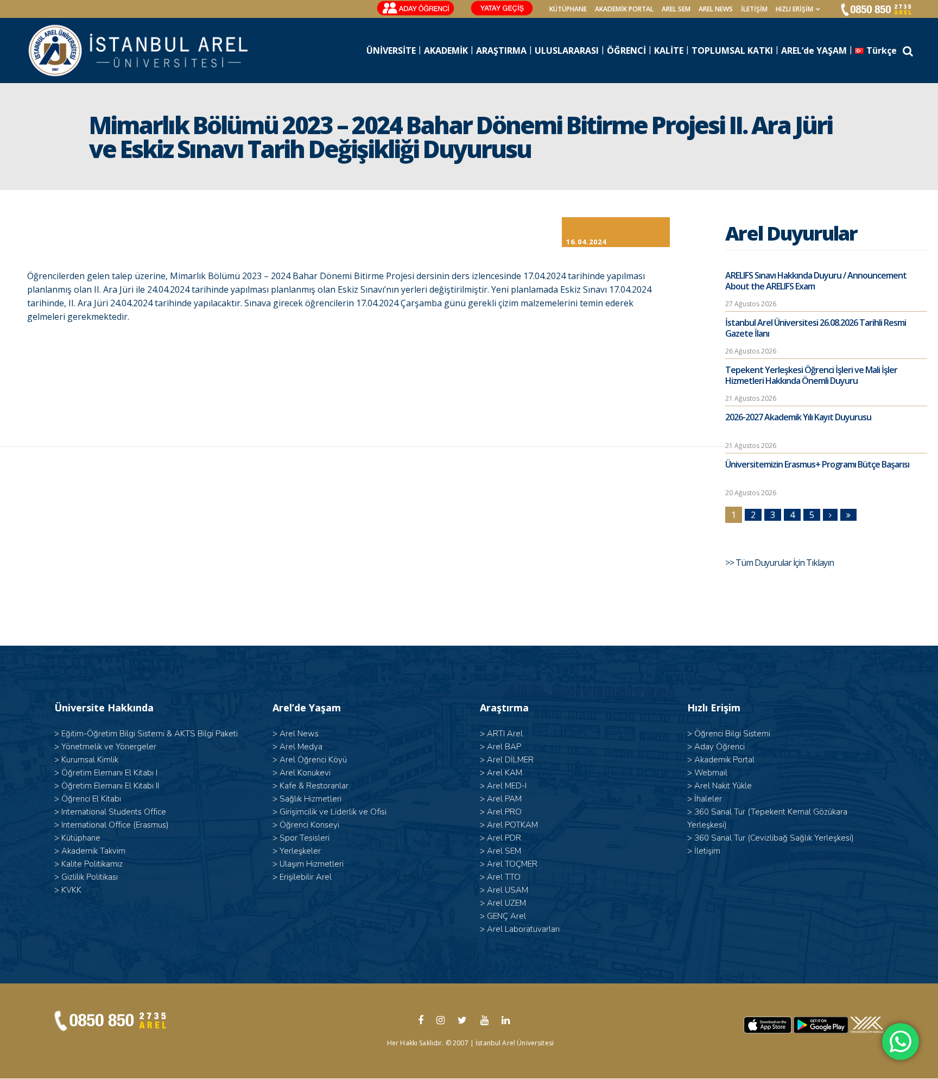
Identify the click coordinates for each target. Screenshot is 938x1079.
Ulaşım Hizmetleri (312, 864)
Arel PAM (504, 798)
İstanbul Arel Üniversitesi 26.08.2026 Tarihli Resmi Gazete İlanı (815, 328)
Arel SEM (676, 9)
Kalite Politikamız (92, 864)
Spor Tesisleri (304, 837)
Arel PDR (504, 837)
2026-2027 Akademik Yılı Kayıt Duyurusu (798, 417)
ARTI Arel (505, 733)
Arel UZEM (506, 903)
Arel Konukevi (305, 772)
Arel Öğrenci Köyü (313, 759)
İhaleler (708, 798)
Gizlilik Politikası (89, 877)
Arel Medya (301, 746)
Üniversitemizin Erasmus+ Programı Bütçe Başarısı (817, 464)
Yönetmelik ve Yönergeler (108, 746)
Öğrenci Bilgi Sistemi (732, 733)
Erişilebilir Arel (306, 877)
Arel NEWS (716, 9)
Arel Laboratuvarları (523, 929)
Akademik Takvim (93, 850)
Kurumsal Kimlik (89, 759)
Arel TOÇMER (512, 864)
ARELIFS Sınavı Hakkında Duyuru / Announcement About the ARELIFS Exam (816, 280)
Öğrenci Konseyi (309, 824)
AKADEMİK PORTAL (624, 9)
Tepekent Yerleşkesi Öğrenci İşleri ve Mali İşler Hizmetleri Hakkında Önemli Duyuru (811, 375)
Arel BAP (504, 746)
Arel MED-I (507, 785)
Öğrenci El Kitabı (91, 798)
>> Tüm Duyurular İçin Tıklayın (780, 563)
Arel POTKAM (512, 824)
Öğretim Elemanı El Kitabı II (110, 785)
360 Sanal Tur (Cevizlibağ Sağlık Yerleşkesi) (774, 837)
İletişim (754, 9)
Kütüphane (80, 837)
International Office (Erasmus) (115, 824)
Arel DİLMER (510, 759)
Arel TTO (504, 877)
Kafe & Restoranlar (314, 785)
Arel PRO (504, 811)
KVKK (71, 890)
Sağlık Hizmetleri (310, 798)
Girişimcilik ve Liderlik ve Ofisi (333, 811)
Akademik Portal (724, 759)
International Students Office (113, 811)
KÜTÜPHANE (568, 9)
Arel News (299, 733)
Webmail (710, 772)
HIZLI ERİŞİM (794, 9)
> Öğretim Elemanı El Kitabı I (105, 772)
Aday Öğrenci (719, 746)
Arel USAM (507, 890)
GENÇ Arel (506, 916)
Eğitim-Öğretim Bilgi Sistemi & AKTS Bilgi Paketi (149, 733)
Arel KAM (504, 772)
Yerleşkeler (300, 850)
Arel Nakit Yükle (723, 785)
